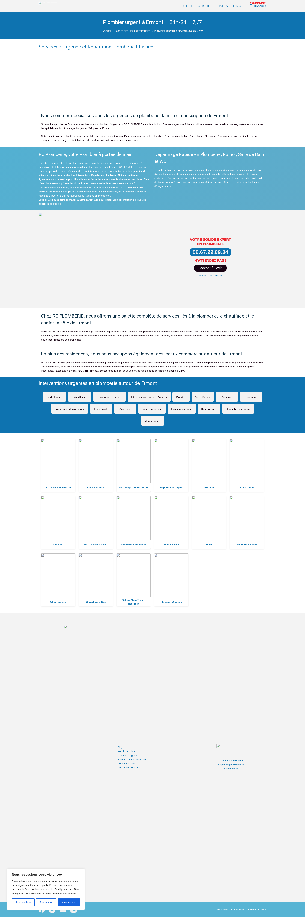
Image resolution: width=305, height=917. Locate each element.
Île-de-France (54, 395)
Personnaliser (23, 902)
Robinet (209, 487)
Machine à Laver (247, 544)
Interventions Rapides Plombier (149, 395)
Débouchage (231, 768)
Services (222, 6)
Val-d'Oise (79, 395)
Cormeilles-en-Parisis (238, 407)
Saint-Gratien (202, 395)
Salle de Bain (171, 544)
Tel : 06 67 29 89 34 (129, 767)
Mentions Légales (127, 755)
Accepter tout (68, 902)
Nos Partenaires (127, 751)
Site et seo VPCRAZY (256, 909)
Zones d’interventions (231, 760)
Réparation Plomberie (134, 544)
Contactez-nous (126, 763)
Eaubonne (251, 395)
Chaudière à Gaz (96, 601)
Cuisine (58, 544)
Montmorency (153, 419)
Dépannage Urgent (171, 487)
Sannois (227, 395)
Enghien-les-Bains (181, 407)
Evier (209, 544)
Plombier (181, 395)
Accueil (188, 6)
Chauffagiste (58, 601)
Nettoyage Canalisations (133, 487)
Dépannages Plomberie (231, 764)
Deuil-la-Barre (209, 407)
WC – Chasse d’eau (95, 544)
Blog (120, 747)
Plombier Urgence (171, 601)
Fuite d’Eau (247, 487)
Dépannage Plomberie (109, 395)
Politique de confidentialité (132, 759)
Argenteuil (125, 407)
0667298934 (258, 4)
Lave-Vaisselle (95, 487)
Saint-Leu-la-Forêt (152, 407)
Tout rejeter (46, 902)
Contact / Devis (210, 268)
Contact (238, 6)
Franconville (101, 407)
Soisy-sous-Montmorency (70, 407)
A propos (204, 6)
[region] (46, 889)
